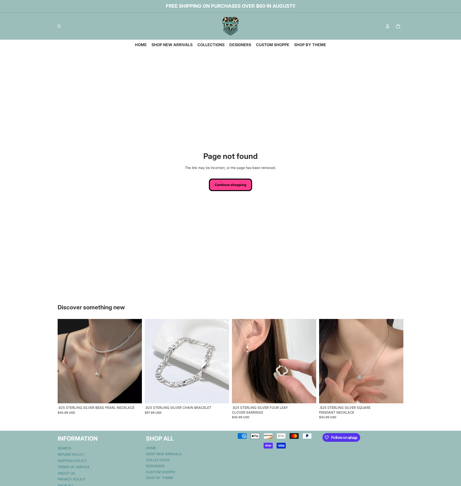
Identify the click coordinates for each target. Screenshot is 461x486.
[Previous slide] (65, 361)
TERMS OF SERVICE (74, 467)
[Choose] (221, 396)
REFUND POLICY (71, 454)
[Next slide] (134, 361)
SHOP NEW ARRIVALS (164, 454)
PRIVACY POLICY (71, 479)
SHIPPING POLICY (72, 461)
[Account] (387, 26)
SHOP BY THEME (159, 478)
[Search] (59, 26)
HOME (151, 448)
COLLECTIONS (158, 460)
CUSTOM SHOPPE (160, 472)
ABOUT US (66, 473)
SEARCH (64, 448)
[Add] (134, 396)
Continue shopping (230, 185)
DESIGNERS (155, 466)
